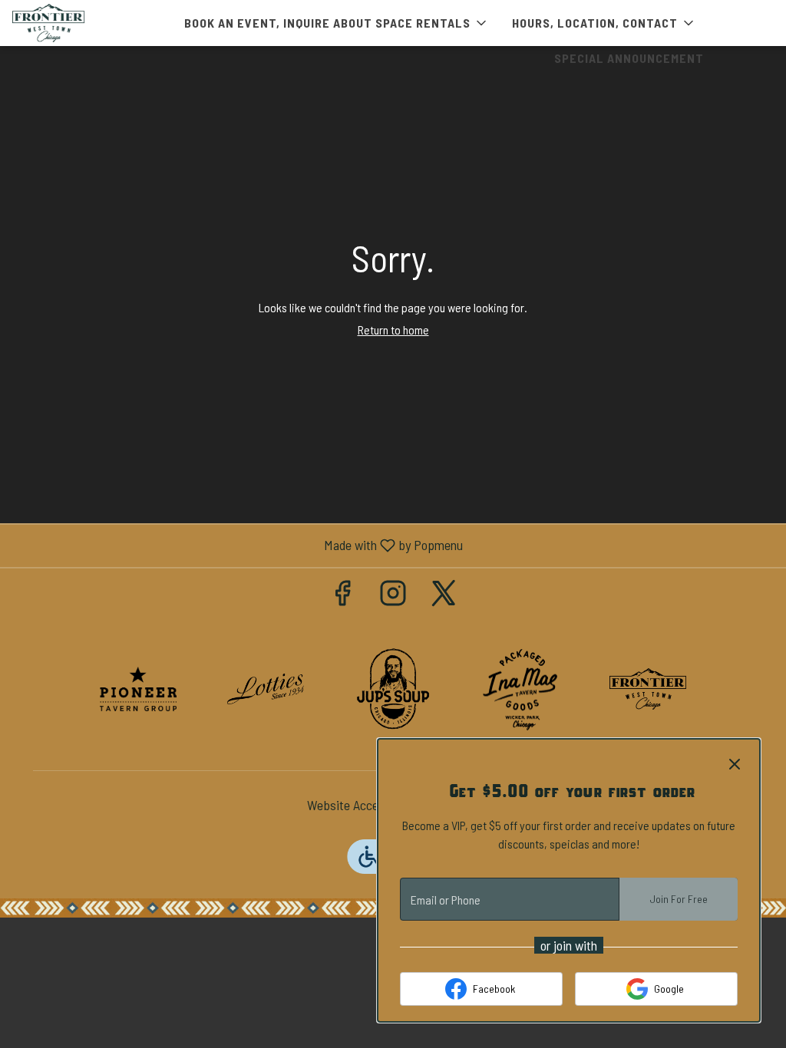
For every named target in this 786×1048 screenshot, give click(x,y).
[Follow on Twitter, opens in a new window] (443, 595)
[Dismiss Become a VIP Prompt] (734, 764)
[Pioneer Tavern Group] (138, 687)
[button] (337, 23)
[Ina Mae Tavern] (520, 687)
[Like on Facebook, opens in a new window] (342, 595)
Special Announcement (629, 58)
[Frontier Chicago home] (81, 23)
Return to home (393, 329)
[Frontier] (647, 687)
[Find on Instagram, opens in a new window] (393, 595)
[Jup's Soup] (393, 687)
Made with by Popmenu (237, 545)
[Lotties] (265, 687)
